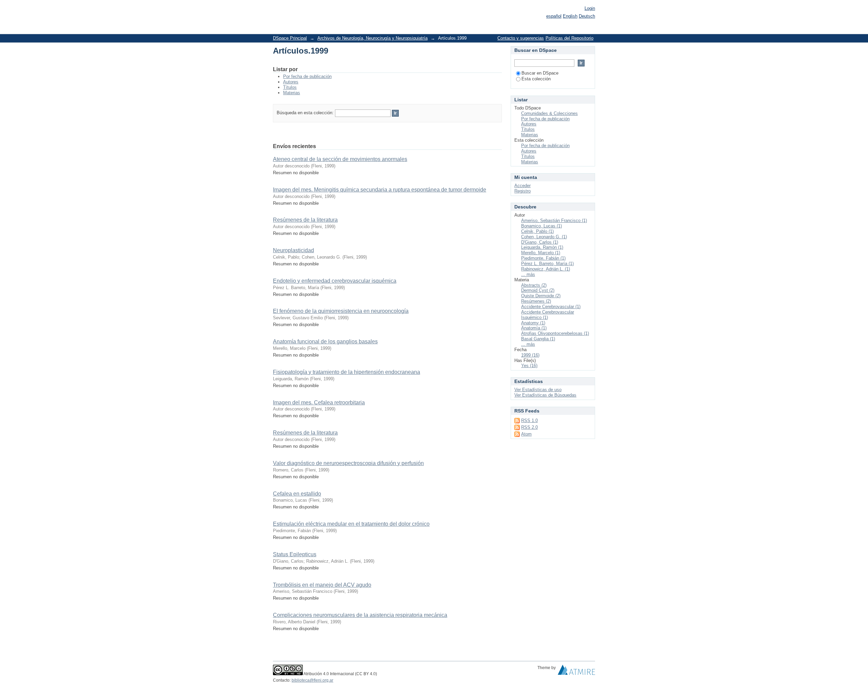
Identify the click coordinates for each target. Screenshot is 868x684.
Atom (526, 434)
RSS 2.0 (529, 427)
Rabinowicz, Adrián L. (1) (545, 268)
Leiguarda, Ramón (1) (542, 247)
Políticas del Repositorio (569, 38)
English (570, 16)
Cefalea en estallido (297, 494)
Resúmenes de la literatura (305, 220)
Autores (290, 81)
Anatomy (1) (533, 322)
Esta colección (536, 78)
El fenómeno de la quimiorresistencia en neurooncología (341, 311)
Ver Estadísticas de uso (537, 389)
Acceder (522, 185)
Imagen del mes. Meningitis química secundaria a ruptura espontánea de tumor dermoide (379, 190)
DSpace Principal (290, 38)
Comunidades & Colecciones (549, 113)
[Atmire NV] (576, 671)
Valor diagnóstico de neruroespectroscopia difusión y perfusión (348, 463)
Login (590, 8)
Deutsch (587, 16)
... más (528, 274)
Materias (291, 92)
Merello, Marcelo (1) (540, 252)
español (553, 16)
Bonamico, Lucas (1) (541, 225)
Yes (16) (529, 365)
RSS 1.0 (529, 420)
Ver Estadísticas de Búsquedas (545, 395)
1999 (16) (530, 355)
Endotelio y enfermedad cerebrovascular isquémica (334, 281)
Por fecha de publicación (307, 76)
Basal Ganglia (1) (538, 338)
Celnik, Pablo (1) (537, 231)
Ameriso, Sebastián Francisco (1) (554, 220)
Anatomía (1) (534, 327)
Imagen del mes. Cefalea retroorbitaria (319, 402)
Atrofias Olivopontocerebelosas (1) (555, 333)
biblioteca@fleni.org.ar (312, 680)
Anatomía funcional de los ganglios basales (325, 341)
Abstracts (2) (534, 285)
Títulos (290, 87)
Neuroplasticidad (293, 250)
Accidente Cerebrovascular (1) (550, 306)
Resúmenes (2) (536, 301)
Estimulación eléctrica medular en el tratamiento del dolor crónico (351, 524)
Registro (522, 191)
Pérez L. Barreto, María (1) (547, 263)
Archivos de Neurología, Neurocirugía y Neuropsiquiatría (372, 38)
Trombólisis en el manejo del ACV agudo (322, 585)
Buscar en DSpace (539, 73)
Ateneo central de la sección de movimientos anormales (340, 159)
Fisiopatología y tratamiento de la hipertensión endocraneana (346, 372)
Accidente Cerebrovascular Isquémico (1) (547, 314)
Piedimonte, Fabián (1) (543, 258)
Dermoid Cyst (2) (537, 290)
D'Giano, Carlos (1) (539, 242)
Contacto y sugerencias (520, 38)
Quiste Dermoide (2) (540, 295)
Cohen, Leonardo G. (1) (544, 236)
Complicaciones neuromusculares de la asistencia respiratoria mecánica (360, 615)
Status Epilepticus (294, 554)
